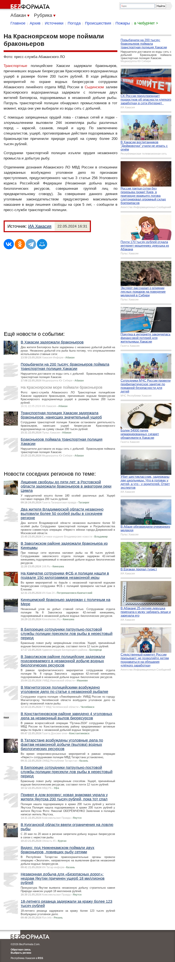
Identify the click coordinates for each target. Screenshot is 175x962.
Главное (17, 23)
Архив (35, 23)
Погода (74, 23)
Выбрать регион (21, 952)
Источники (54, 23)
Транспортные (15, 66)
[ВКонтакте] (9, 244)
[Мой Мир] (42, 244)
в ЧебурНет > (146, 23)
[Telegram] (31, 244)
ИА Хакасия (39, 226)
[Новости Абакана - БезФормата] (25, 5)
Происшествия (98, 23)
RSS (40, 958)
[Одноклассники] (20, 244)
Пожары (122, 23)
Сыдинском (94, 87)
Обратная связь (21, 949)
